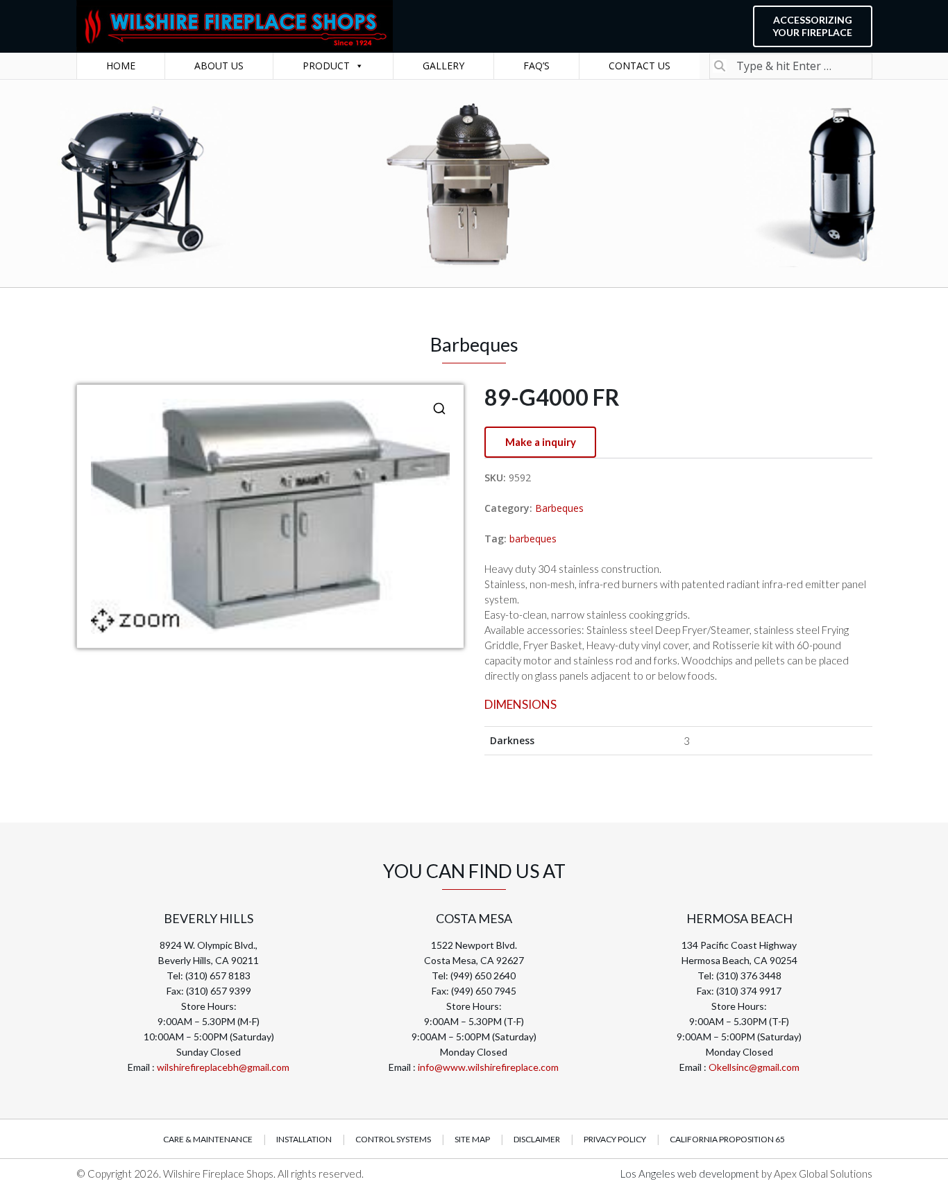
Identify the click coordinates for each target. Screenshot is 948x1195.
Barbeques (559, 508)
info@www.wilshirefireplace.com (488, 1067)
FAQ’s (536, 65)
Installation (304, 1139)
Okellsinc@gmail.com (754, 1067)
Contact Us (639, 65)
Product (326, 65)
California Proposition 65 (727, 1139)
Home (120, 65)
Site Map (472, 1139)
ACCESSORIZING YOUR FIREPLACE (812, 26)
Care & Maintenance (208, 1139)
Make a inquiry (540, 442)
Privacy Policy (615, 1139)
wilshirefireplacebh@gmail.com (223, 1067)
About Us (219, 65)
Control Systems (393, 1139)
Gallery (443, 65)
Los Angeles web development (690, 1173)
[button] (439, 408)
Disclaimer (537, 1139)
